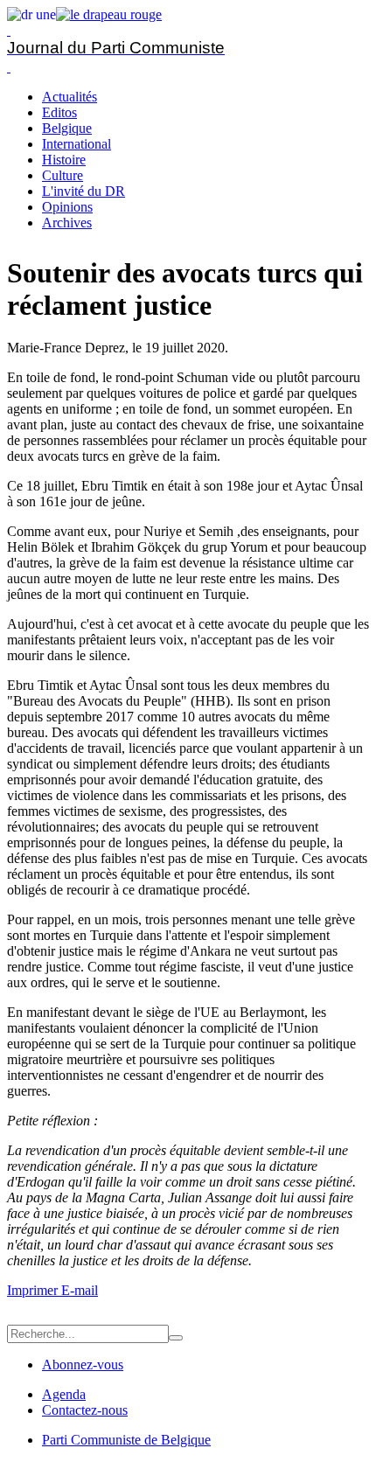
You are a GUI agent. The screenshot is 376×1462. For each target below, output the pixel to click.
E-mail (79, 1290)
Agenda (64, 1394)
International (76, 143)
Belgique (67, 128)
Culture (62, 175)
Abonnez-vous (82, 1364)
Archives (67, 222)
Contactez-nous (85, 1410)
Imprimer (34, 1290)
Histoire (64, 159)
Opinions (67, 206)
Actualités (69, 96)
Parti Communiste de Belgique (126, 1439)
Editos (59, 112)
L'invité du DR (83, 191)
